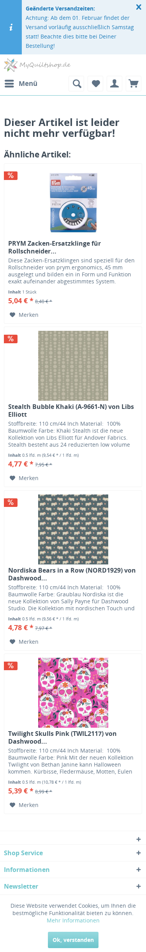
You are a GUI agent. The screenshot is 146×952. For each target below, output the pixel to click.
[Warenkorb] (133, 83)
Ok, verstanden (73, 939)
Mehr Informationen (73, 920)
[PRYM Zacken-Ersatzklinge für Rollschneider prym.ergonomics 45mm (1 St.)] (73, 203)
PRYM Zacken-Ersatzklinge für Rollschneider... (54, 247)
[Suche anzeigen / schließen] (76, 83)
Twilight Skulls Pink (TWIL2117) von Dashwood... (62, 737)
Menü (28, 83)
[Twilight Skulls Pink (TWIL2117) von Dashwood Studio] (73, 693)
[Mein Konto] (114, 83)
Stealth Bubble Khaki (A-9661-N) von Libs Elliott (71, 410)
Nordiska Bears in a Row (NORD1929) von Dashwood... (72, 574)
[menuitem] (20, 83)
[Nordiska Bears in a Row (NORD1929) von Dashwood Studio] (73, 529)
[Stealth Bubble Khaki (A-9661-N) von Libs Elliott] (73, 366)
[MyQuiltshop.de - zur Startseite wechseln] (37, 65)
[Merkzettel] (95, 83)
